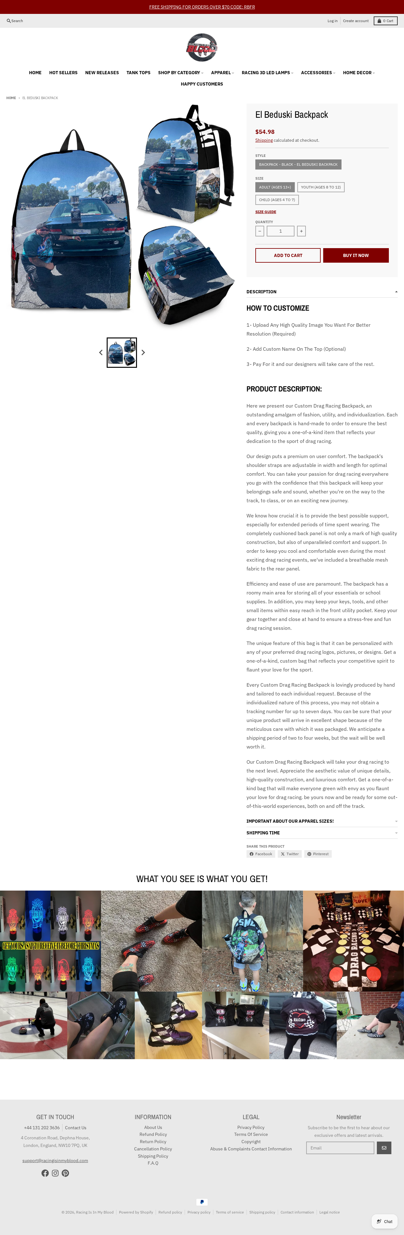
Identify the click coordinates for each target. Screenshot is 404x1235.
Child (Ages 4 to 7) (277, 199)
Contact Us (75, 1128)
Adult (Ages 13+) (275, 187)
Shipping (264, 140)
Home (11, 98)
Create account (356, 20)
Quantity (264, 222)
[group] (122, 352)
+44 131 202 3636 (42, 1128)
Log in (333, 20)
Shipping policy (262, 1212)
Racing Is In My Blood (95, 1212)
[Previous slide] (101, 352)
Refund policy (170, 1212)
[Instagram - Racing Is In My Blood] (55, 1173)
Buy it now (356, 255)
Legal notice (329, 1212)
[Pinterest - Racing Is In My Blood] (65, 1173)
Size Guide (265, 211)
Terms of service (230, 1212)
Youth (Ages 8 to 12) (321, 187)
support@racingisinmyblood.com (55, 1160)
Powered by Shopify (136, 1212)
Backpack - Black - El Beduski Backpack (298, 164)
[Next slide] (142, 352)
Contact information (297, 1212)
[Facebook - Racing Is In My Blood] (45, 1173)
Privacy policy (199, 1212)
